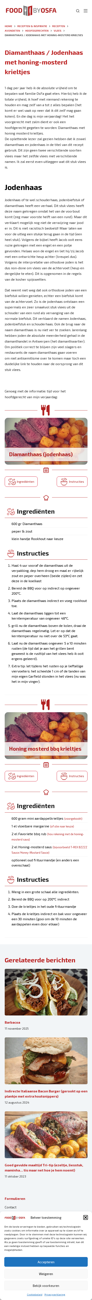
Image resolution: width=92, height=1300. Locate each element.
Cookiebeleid (34, 1294)
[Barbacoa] (46, 992)
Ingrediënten (25, 481)
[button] (85, 1217)
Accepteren (46, 1262)
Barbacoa (12, 1022)
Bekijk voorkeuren (46, 1286)
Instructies (76, 481)
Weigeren (46, 1274)
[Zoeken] (77, 10)
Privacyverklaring (55, 1294)
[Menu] (86, 11)
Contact (10, 1207)
